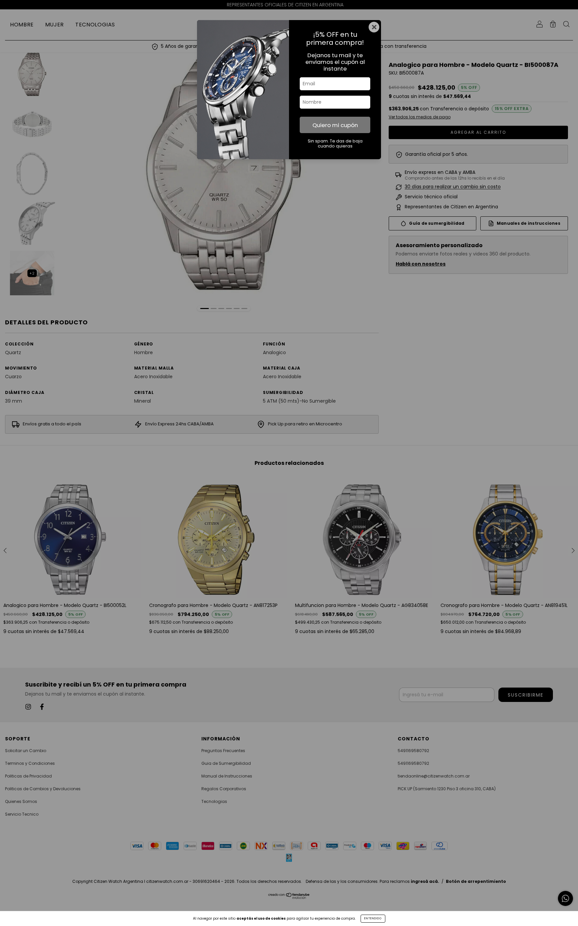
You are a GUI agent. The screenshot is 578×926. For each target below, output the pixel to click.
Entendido (373, 918)
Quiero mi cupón (335, 125)
